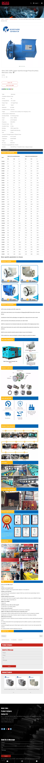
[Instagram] (11, 729)
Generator (20, 639)
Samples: (4, 147)
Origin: (3, 140)
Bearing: (4, 130)
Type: (3, 94)
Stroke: (3, 98)
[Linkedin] (4, 729)
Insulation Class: (5, 126)
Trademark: (4, 138)
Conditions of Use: (6, 109)
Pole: (3, 132)
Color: (3, 120)
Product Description (5, 150)
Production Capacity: (6, 144)
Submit (9, 666)
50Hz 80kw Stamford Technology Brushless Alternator (10, 689)
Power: (3, 117)
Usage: (3, 111)
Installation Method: (6, 96)
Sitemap (33, 758)
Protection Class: (5, 124)
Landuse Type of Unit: (6, 113)
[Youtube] (9, 729)
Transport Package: (6, 134)
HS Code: (4, 142)
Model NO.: (4, 107)
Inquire (9, 82)
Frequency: (4, 122)
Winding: (4, 128)
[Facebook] (2, 729)
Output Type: (5, 103)
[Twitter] (6, 729)
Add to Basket (9, 85)
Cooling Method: (5, 100)
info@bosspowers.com (9, 721)
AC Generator (13, 639)
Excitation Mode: (5, 115)
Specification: (5, 136)
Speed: (3, 105)
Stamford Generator (5, 639)
